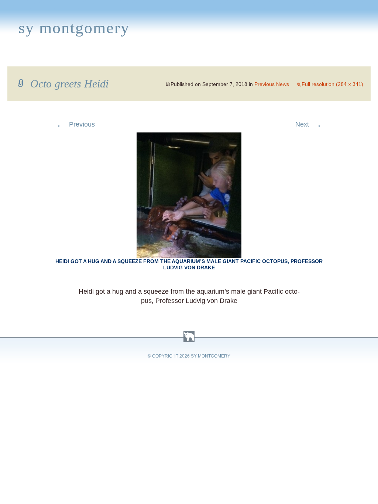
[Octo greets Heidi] (189, 137)
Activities (193, 57)
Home (14, 57)
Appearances (87, 57)
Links (269, 57)
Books (43, 57)
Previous (75, 124)
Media (157, 57)
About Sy (235, 57)
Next (309, 124)
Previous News (271, 84)
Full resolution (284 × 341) (332, 84)
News (129, 57)
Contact (344, 57)
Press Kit (303, 57)
